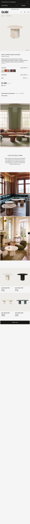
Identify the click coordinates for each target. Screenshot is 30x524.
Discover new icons (15, 9)
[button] (25, 12)
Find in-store (4, 95)
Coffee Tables (8, 15)
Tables (2, 15)
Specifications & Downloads (8, 93)
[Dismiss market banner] (28, 2)
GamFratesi (7, 56)
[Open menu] (28, 12)
